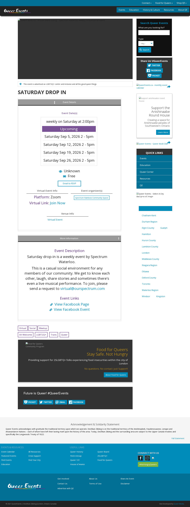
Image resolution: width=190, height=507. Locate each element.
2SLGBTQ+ (102, 455)
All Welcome (25, 334)
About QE (182, 9)
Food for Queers (163, 3)
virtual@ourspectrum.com (82, 288)
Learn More (163, 132)
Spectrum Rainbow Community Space (91, 197)
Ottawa (145, 271)
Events (122, 9)
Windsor (146, 296)
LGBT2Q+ (41, 334)
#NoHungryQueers (148, 464)
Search (145, 49)
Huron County (149, 240)
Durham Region (149, 221)
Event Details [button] (69, 102)
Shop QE (181, 3)
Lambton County (150, 246)
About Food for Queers (115, 374)
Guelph (163, 227)
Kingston (160, 296)
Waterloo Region (150, 290)
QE (141, 185)
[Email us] (153, 458)
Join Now (57, 202)
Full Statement (178, 438)
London (145, 252)
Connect (146, 3)
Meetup (43, 328)
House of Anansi (77, 464)
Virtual (22, 328)
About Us (93, 478)
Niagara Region (149, 265)
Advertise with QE (66, 488)
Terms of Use (95, 483)
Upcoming (69, 128)
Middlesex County (150, 259)
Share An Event (127, 478)
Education (134, 9)
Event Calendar (8, 451)
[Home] (17, 11)
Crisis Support (34, 455)
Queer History (76, 451)
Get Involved (63, 478)
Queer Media (179, 504)
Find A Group (76, 455)
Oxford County (149, 277)
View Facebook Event (72, 309)
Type (140, 38)
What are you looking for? (151, 27)
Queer (64, 334)
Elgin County (148, 227)
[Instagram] (148, 458)
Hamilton (146, 234)
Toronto (146, 283)
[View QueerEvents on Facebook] (141, 458)
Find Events (6, 460)
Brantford (147, 209)
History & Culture (151, 9)
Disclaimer (125, 483)
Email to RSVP (69, 183)
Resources (169, 9)
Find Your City (34, 460)
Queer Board (103, 451)
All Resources (34, 451)
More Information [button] (69, 238)
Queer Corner (147, 171)
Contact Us (62, 483)
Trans (54, 334)
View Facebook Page (72, 304)
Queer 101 (75, 460)
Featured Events (8, 455)
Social (33, 328)
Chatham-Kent (149, 215)
